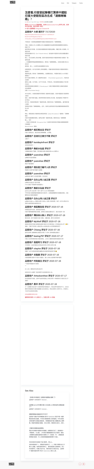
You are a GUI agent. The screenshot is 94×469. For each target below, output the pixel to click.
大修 (27, 22)
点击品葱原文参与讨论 (31, 294)
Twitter (81, 3)
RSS (68, 3)
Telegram (74, 3)
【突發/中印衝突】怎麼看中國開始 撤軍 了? (42, 397)
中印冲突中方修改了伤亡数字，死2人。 (41, 442)
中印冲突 (42, 22)
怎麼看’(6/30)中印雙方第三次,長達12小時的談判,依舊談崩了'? (46, 406)
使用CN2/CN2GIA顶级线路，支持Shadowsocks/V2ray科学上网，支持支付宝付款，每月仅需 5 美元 (47, 25)
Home (62, 3)
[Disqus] (47, 327)
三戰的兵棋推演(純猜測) (36, 428)
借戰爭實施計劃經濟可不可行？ (38, 414)
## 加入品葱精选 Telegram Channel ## (37, 28)
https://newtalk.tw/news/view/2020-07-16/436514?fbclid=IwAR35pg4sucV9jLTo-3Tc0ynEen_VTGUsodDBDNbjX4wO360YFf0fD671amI (40, 37)
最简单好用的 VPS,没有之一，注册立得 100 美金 (40, 297)
